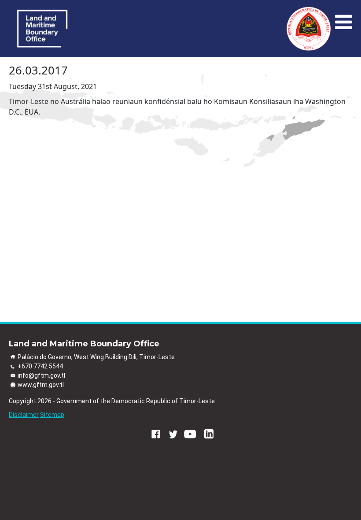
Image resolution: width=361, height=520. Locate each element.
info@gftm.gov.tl (41, 375)
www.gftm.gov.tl (41, 384)
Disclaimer (24, 414)
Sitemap (52, 414)
